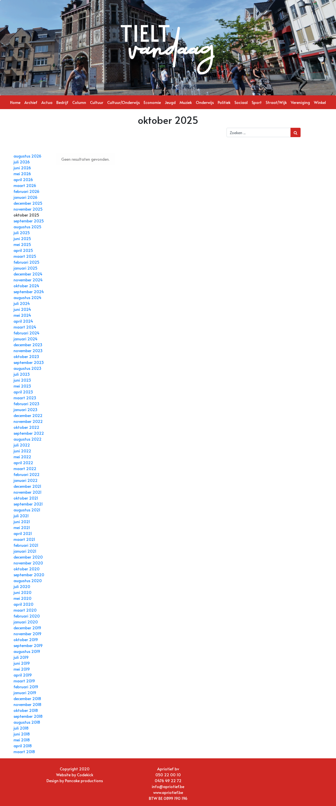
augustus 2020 (28, 580)
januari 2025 (25, 268)
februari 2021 (26, 545)
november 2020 (28, 562)
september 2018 (28, 716)
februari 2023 (26, 403)
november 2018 (27, 704)
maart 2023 (25, 397)
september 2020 (29, 574)
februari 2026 (26, 191)
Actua (46, 102)
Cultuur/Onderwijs (123, 102)
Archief (30, 102)
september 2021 (28, 503)
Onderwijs (205, 102)
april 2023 (23, 391)
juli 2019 (21, 657)
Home (15, 102)
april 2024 (23, 321)
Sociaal (241, 102)
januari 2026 (25, 197)
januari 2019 (25, 692)
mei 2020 (22, 598)
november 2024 (28, 279)
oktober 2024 (26, 285)
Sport (257, 102)
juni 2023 (22, 380)
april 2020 (23, 604)
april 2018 (23, 745)
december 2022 (28, 415)
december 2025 (28, 203)
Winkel (320, 102)
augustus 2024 (27, 297)
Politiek (224, 102)
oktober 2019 (26, 639)
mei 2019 (22, 669)
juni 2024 (22, 309)
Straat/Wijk (276, 102)
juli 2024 (22, 303)
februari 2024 (26, 332)
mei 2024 (22, 315)
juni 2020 (22, 592)
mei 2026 (22, 173)
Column (79, 102)
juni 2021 (22, 521)
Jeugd (170, 102)
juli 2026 (22, 161)
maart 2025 (25, 256)
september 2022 (29, 433)
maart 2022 (25, 468)
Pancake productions (84, 780)
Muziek (186, 102)
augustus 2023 (27, 368)
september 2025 (29, 220)
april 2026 (23, 179)
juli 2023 (22, 374)
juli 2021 (21, 515)
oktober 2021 (26, 498)
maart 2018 (24, 751)
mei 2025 (22, 244)
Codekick (85, 774)
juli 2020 (22, 586)
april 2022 (23, 462)
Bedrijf (62, 102)
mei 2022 (22, 456)
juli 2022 (22, 444)
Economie (152, 102)
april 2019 (23, 674)
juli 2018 (21, 728)
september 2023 (29, 362)
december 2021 (27, 486)
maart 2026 (25, 185)
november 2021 (28, 492)
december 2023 (28, 344)
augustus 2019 (27, 651)
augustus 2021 (27, 509)
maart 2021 (24, 539)
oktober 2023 (26, 356)
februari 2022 (27, 474)
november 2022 (28, 421)
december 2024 (28, 273)
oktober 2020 (27, 568)
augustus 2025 (27, 226)
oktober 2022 (26, 427)
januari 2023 (25, 409)
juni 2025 (22, 238)
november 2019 (27, 633)
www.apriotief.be (168, 792)
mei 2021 (22, 527)
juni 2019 (22, 663)
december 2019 (27, 627)
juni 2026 (22, 167)
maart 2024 (25, 327)
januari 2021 (25, 551)
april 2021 (23, 533)
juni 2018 (22, 733)
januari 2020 (26, 621)
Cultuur (96, 102)
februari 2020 (27, 616)
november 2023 (28, 350)
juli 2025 (22, 232)
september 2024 (29, 291)
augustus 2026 (27, 155)
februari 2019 (26, 686)
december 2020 (28, 557)
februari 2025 (26, 262)
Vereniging (300, 102)
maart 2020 (25, 610)
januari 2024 (25, 338)
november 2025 (28, 209)
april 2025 (23, 250)
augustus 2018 (27, 722)
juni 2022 (22, 450)
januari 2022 (26, 480)
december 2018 (27, 698)
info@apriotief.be (168, 786)
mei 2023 (22, 386)
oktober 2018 (26, 710)
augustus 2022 (28, 439)
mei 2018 (22, 739)
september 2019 (28, 645)
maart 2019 (24, 680)
